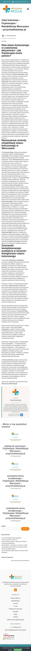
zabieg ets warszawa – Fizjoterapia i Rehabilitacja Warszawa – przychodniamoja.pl (15, 450)
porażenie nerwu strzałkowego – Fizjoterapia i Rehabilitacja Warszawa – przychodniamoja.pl (15, 481)
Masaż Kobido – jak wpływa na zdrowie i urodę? (14, 545)
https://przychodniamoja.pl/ (9, 383)
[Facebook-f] (15, 590)
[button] (28, 8)
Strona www (17, 414)
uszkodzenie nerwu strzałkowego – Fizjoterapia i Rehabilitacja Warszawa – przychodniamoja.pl (15, 513)
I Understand (17, 649)
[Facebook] (21, 414)
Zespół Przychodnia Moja (15, 400)
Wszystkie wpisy (11, 414)
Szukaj (3, 526)
